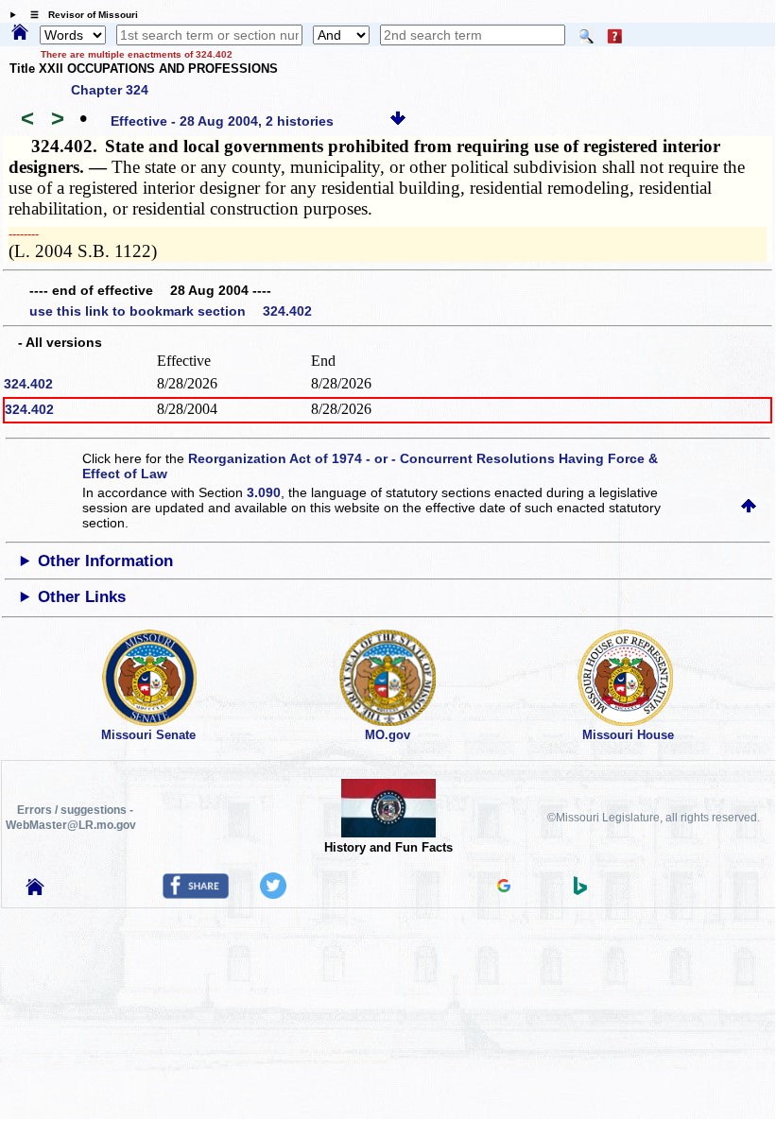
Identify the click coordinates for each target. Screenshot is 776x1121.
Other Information (105, 561)
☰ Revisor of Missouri (79, 14)
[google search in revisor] (503, 887)
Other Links (82, 597)
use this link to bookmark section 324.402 (170, 311)
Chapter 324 (109, 89)
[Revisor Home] (35, 890)
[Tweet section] (273, 894)
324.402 (28, 383)
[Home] (19, 33)
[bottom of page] (397, 121)
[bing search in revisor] (580, 890)
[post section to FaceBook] (196, 894)
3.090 (264, 492)
